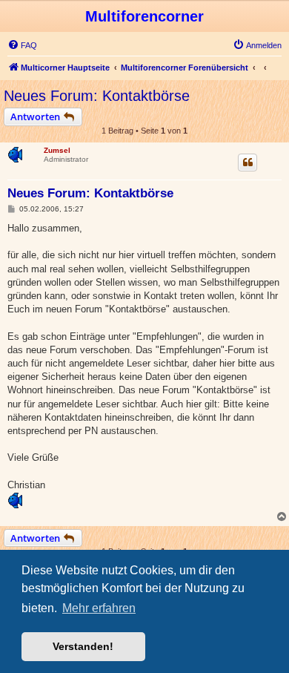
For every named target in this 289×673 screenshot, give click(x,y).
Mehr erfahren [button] (99, 608)
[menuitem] (22, 45)
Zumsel (57, 150)
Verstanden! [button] (83, 646)
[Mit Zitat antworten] (247, 162)
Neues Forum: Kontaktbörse (97, 96)
